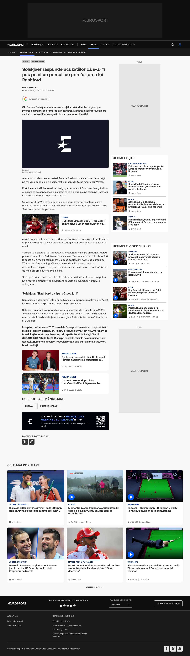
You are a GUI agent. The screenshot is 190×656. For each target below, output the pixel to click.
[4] (71, 605)
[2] (64, 605)
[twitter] (173, 649)
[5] (74, 605)
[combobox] (120, 605)
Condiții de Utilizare (61, 621)
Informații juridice (60, 629)
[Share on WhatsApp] (31, 442)
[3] (67, 605)
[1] (61, 605)
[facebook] (166, 649)
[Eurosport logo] (17, 44)
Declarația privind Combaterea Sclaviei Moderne (70, 635)
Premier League (38, 61)
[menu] (172, 45)
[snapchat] (180, 649)
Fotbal (26, 61)
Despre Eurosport (15, 621)
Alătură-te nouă (14, 625)
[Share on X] (25, 442)
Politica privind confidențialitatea (67, 625)
